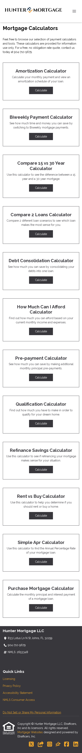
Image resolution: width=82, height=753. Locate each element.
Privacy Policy (12, 685)
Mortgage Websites (31, 732)
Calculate (41, 90)
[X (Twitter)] (31, 744)
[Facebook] (66, 744)
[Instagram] (49, 744)
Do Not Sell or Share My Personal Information (32, 712)
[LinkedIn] (75, 744)
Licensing (9, 678)
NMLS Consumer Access (19, 699)
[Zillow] (58, 744)
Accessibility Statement (17, 692)
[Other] (40, 744)
